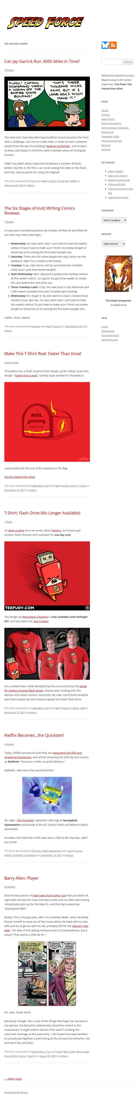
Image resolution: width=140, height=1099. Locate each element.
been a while (16, 530)
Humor (53, 181)
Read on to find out (58, 146)
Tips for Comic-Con (112, 140)
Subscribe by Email (118, 197)
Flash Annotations (111, 123)
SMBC (73, 181)
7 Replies (9, 221)
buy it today (41, 621)
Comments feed (110, 335)
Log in (105, 326)
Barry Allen (70, 1051)
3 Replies (9, 744)
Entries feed (108, 331)
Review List (108, 132)
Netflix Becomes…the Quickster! (34, 735)
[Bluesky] (105, 48)
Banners (106, 145)
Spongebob (30, 855)
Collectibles (37, 485)
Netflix (8, 855)
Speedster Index (110, 136)
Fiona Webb (10, 1056)
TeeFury (56, 530)
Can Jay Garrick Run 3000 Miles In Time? (42, 61)
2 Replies (9, 70)
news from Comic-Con (49, 895)
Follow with (116, 184)
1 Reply (8, 521)
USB (82, 708)
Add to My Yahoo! (117, 175)
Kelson (31, 185)
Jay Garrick (63, 181)
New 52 (31, 1056)
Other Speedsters (51, 851)
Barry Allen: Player (21, 878)
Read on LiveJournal (119, 180)
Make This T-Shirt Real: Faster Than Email (42, 353)
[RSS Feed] (113, 48)
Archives (106, 149)
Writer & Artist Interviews (115, 127)
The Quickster (25, 820)
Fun (33, 181)
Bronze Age (83, 1051)
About (105, 110)
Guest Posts (108, 119)
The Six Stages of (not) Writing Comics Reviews (39, 210)
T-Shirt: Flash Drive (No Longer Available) (42, 512)
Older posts (13, 1078)
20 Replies (9, 886)
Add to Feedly (115, 171)
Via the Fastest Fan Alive (19, 477)
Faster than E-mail (26, 375)
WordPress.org (110, 339)
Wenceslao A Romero (35, 617)
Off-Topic (36, 851)
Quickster (18, 855)
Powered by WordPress (16, 1092)
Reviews (35, 326)
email (65, 485)
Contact (106, 114)
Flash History (38, 1051)
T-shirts (82, 485)
